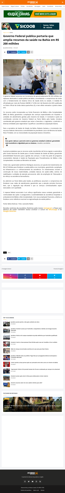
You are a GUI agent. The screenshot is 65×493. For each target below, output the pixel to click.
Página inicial (6, 32)
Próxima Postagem (58, 269)
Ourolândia (50, 6)
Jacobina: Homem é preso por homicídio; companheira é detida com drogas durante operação (34, 329)
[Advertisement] (32, 231)
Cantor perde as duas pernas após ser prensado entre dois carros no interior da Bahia (34, 362)
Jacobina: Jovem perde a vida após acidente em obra (25, 322)
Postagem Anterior (6, 269)
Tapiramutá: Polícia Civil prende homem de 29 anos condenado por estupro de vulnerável (35, 369)
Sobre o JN (36, 490)
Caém (43, 6)
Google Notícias (9, 211)
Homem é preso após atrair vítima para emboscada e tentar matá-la (29, 376)
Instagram (48, 208)
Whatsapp (53, 209)
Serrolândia (29, 6)
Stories (42, 490)
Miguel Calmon (15, 6)
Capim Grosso (5, 6)
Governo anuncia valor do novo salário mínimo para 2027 (26, 383)
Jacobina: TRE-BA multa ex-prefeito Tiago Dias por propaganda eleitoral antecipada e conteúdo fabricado (34, 356)
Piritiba (23, 6)
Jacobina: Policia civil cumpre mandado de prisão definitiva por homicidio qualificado (34, 335)
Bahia (11, 32)
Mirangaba (37, 6)
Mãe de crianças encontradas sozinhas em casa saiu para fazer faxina (30, 349)
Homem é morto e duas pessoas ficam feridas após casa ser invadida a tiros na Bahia (34, 342)
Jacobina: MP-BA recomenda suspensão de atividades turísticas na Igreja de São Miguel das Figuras (32, 406)
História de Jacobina (26, 490)
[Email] (28, 52)
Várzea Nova (58, 6)
